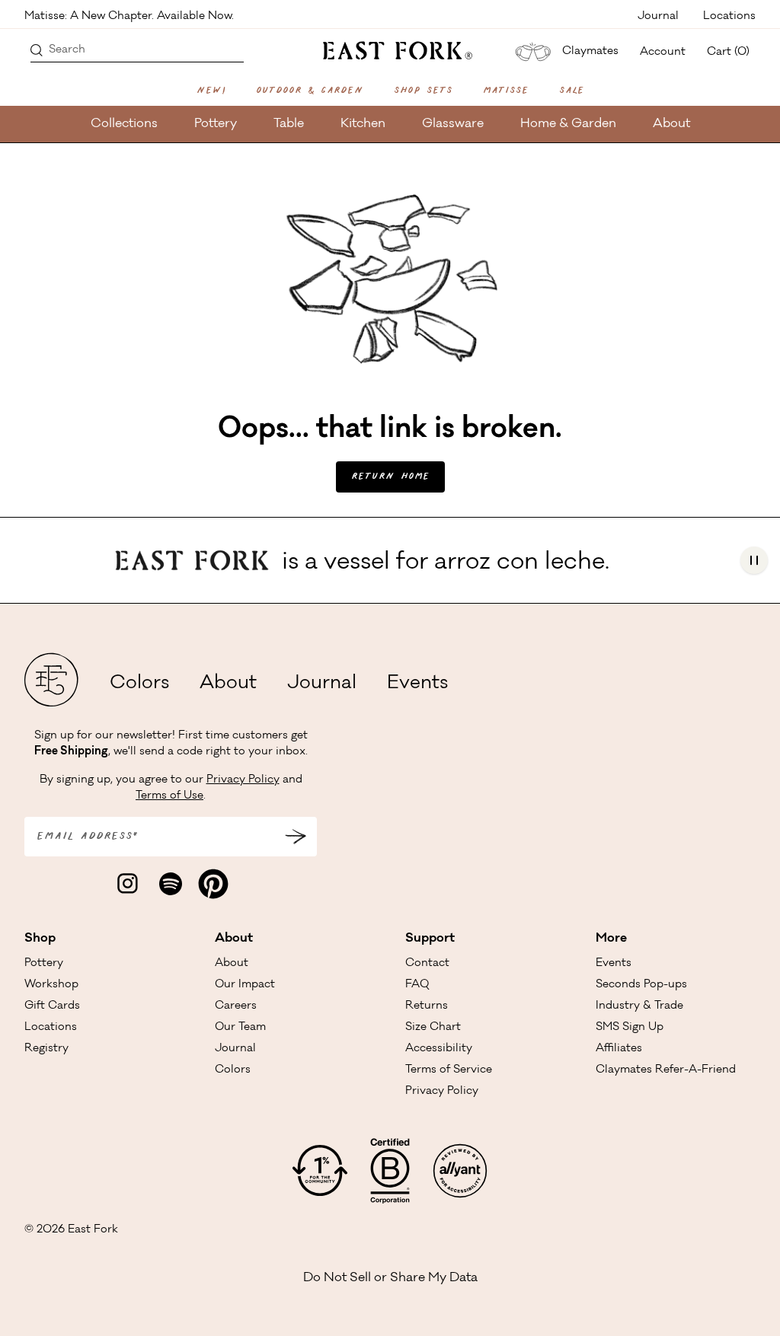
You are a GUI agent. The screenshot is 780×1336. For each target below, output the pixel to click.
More (611, 939)
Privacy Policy (243, 780)
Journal (658, 15)
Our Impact (245, 985)
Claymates (590, 51)
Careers (236, 1006)
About (671, 124)
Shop (40, 939)
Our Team (240, 1027)
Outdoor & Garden (309, 91)
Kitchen (362, 124)
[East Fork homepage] (390, 48)
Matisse (506, 91)
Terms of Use (169, 796)
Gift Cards (52, 1006)
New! (211, 91)
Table (288, 124)
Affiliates (619, 1049)
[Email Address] (295, 837)
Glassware (453, 124)
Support (430, 939)
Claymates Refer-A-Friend (666, 1070)
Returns (426, 1006)
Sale (571, 91)
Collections (124, 124)
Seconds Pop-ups (641, 985)
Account (663, 52)
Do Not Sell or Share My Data (390, 1278)
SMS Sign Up (629, 1027)
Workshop (51, 985)
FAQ (417, 985)
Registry (46, 1049)
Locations (729, 15)
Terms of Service (448, 1070)
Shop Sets (423, 91)
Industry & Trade (639, 1006)
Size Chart (433, 1027)
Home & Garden (568, 124)
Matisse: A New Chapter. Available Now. (129, 15)
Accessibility (438, 1049)
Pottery (215, 124)
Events (417, 684)
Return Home (390, 477)
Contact (427, 963)
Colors (139, 684)
